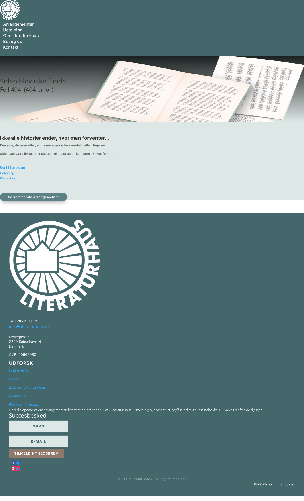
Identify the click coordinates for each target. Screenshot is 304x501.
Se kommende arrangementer (33, 197)
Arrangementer (18, 24)
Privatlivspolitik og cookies (274, 484)
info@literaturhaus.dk (29, 326)
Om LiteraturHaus (21, 35)
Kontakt (10, 47)
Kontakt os (8, 178)
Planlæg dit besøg (24, 404)
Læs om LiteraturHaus (27, 387)
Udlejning (13, 30)
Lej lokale (16, 379)
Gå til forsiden (12, 167)
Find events (18, 370)
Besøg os (12, 41)
